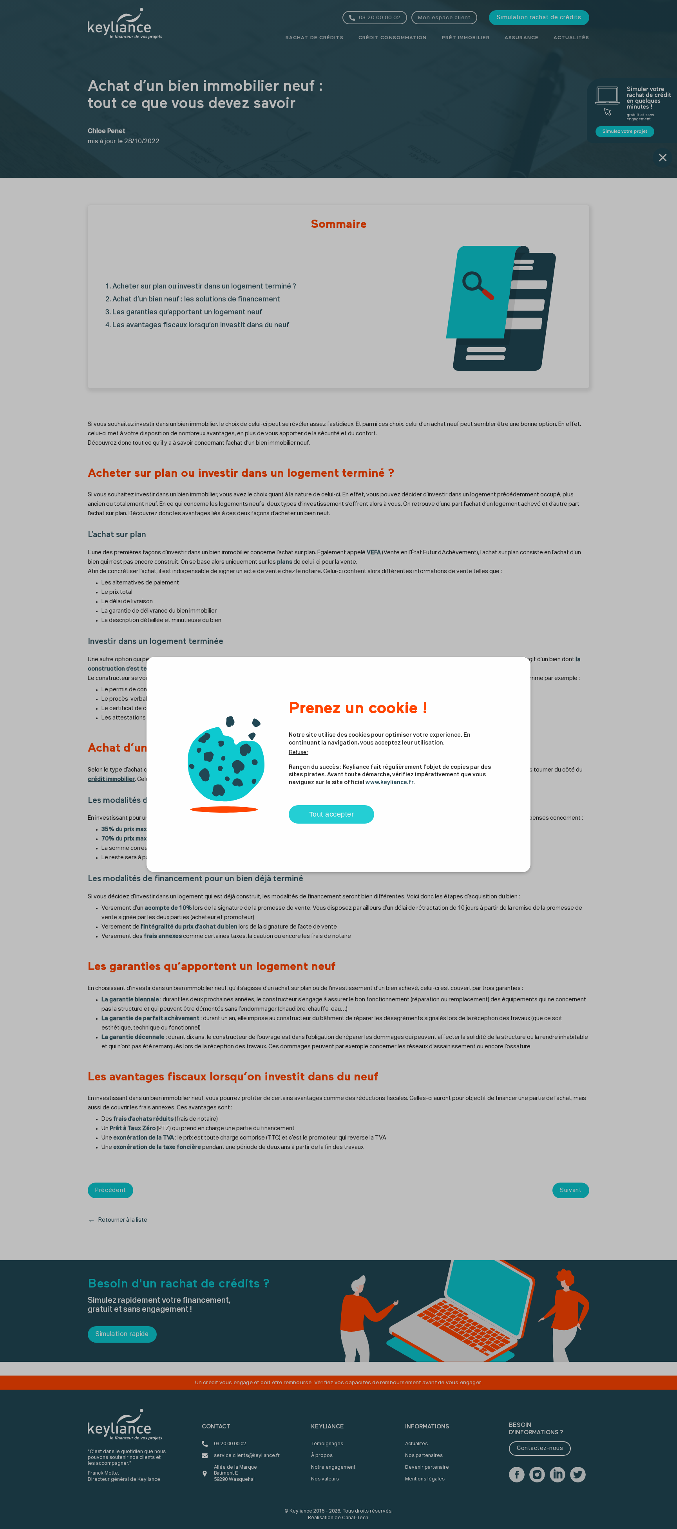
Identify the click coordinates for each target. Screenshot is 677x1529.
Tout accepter (331, 814)
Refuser (298, 752)
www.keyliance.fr (389, 782)
